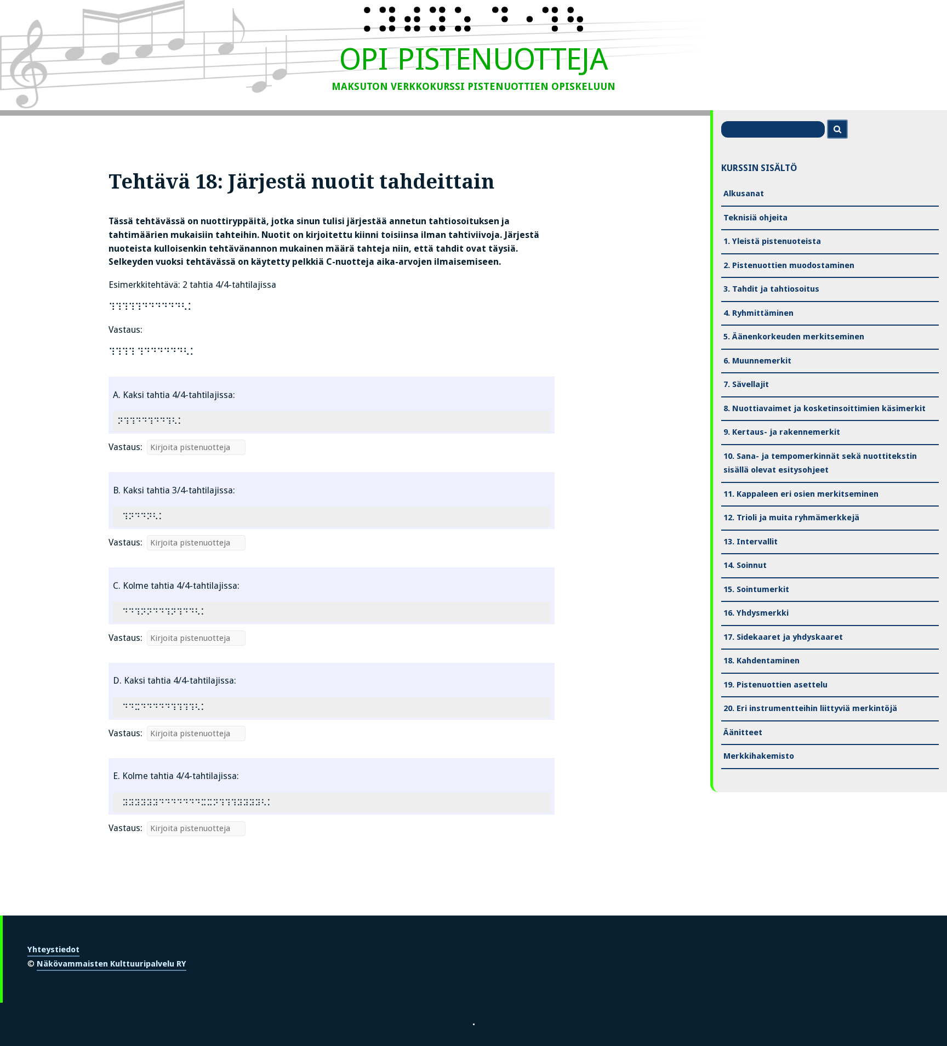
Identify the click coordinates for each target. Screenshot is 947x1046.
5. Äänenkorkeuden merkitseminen (793, 337)
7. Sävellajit (746, 384)
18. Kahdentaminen (761, 661)
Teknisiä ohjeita (755, 218)
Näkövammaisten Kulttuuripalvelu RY (111, 964)
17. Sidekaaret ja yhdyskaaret (783, 637)
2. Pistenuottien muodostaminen (788, 265)
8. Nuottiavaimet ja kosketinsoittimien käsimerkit (824, 408)
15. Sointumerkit (756, 589)
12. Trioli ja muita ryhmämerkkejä (791, 517)
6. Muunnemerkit (757, 361)
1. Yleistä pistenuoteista (772, 241)
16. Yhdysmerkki (756, 613)
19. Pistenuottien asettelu (775, 685)
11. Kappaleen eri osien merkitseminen (800, 494)
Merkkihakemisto (758, 756)
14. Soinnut (745, 565)
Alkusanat (743, 193)
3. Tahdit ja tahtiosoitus (771, 289)
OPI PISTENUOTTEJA (473, 59)
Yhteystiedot (53, 949)
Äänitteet (742, 732)
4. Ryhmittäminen (758, 313)
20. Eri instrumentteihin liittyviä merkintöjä (810, 708)
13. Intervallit (750, 542)
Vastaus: (125, 447)
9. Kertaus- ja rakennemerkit (781, 432)
